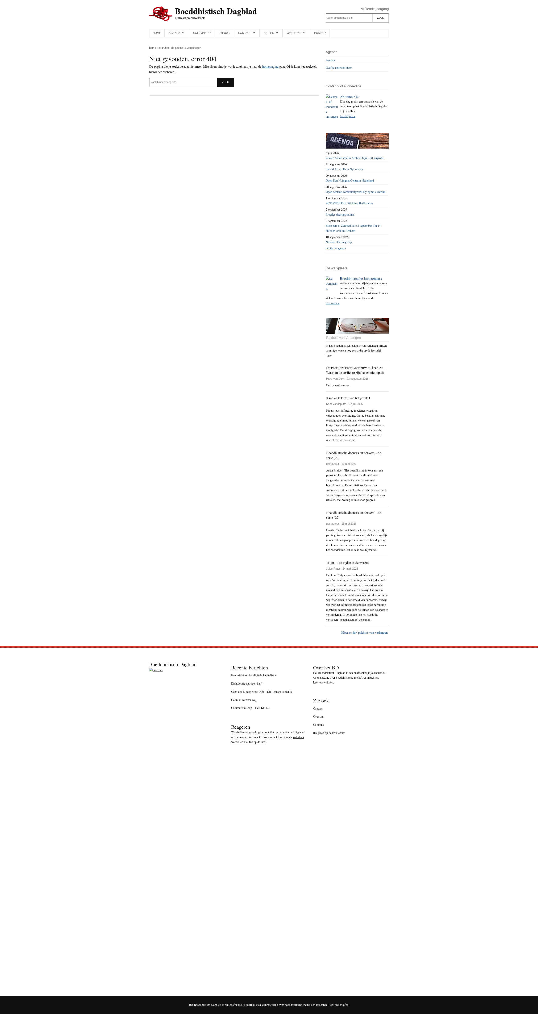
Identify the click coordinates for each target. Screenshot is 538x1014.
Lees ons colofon (323, 682)
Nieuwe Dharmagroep (339, 242)
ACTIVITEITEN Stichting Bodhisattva (349, 203)
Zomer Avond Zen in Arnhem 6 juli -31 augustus (355, 158)
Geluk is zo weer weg (244, 700)
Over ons (318, 716)
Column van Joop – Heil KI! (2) (250, 708)
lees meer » (332, 303)
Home (152, 47)
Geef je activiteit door (339, 68)
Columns (318, 725)
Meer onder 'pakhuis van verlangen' (364, 632)
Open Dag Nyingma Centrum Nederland (350, 180)
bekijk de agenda (336, 248)
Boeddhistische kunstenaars (361, 278)
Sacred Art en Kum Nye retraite (345, 169)
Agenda (330, 60)
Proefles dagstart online (340, 214)
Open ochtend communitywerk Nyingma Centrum (355, 192)
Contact (317, 708)
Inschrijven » (347, 116)
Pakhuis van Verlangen (343, 338)
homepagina (270, 66)
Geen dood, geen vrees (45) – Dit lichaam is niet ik (261, 692)
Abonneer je (349, 96)
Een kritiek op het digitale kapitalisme (254, 675)
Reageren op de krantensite (329, 733)
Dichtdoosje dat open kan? (246, 683)
